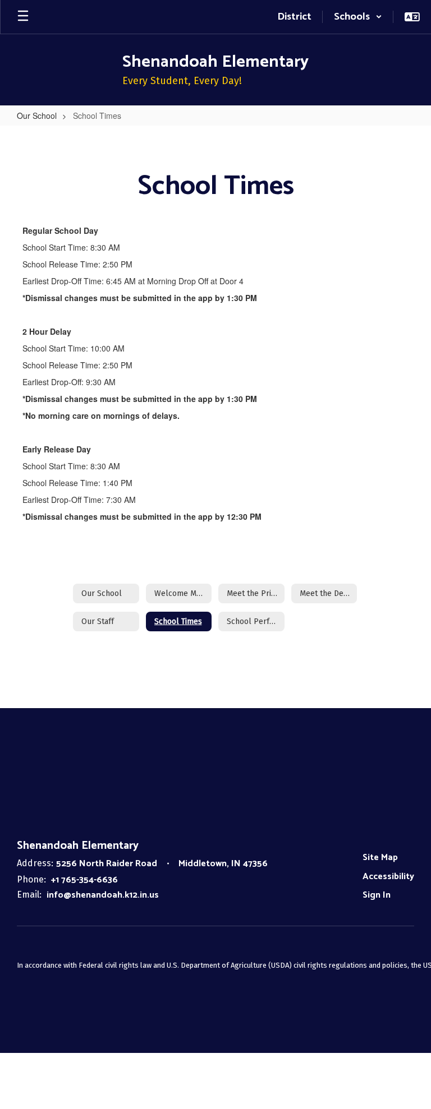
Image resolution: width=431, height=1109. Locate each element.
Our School (37, 115)
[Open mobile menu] (23, 17)
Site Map (380, 857)
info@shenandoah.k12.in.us (103, 895)
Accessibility (388, 876)
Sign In (377, 895)
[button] (358, 17)
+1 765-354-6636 (84, 880)
